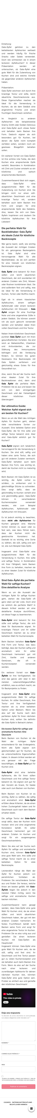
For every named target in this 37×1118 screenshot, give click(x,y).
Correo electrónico (11, 1054)
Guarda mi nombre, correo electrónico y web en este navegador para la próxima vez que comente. (18, 1079)
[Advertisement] (18, 21)
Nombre (5, 1043)
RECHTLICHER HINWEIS (18, 1104)
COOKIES (7, 1102)
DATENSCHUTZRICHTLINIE (22, 1102)
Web (3, 1064)
